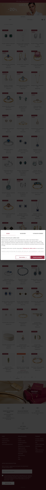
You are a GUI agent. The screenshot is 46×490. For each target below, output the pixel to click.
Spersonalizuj (22, 257)
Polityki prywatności (22, 252)
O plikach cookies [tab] (38, 233)
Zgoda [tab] (8, 233)
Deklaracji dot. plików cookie (29, 248)
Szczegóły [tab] (23, 233)
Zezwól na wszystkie (37, 257)
